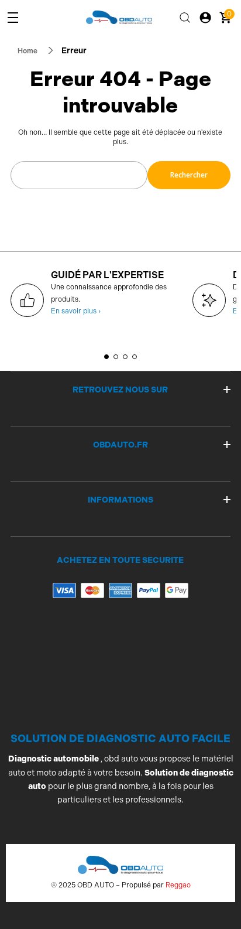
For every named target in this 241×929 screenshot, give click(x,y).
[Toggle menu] (13, 18)
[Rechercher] (185, 18)
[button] (106, 356)
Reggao (178, 885)
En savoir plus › (76, 311)
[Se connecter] (205, 18)
